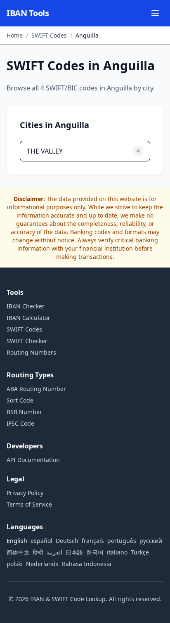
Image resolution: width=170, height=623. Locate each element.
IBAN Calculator (28, 318)
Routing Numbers (31, 352)
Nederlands (42, 564)
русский (150, 541)
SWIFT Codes (49, 35)
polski (15, 564)
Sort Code (20, 400)
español (41, 541)
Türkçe (140, 552)
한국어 (95, 552)
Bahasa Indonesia (86, 564)
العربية (54, 552)
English (17, 541)
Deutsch (67, 541)
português (121, 541)
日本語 (74, 552)
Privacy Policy (25, 493)
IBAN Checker (26, 306)
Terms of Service (29, 504)
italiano (117, 552)
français (93, 541)
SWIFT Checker (27, 341)
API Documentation (33, 460)
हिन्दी (38, 552)
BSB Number (24, 412)
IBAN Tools (28, 13)
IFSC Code (20, 423)
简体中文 (18, 552)
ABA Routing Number (36, 389)
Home (15, 35)
